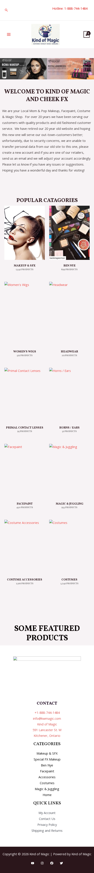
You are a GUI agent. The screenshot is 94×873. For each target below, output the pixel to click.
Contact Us (47, 818)
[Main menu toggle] (8, 34)
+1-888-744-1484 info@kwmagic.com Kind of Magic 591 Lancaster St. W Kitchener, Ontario (47, 724)
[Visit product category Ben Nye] (69, 233)
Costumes (47, 783)
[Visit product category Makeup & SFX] (24, 233)
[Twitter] (61, 863)
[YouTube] (32, 863)
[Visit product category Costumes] (69, 547)
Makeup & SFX (47, 753)
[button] (6, 10)
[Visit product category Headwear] (69, 314)
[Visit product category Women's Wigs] (24, 314)
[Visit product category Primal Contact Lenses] (24, 395)
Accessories (47, 777)
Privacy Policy (47, 824)
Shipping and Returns (47, 830)
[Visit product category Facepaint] (24, 471)
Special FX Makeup (47, 759)
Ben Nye (47, 765)
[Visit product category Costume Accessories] (24, 547)
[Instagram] (42, 863)
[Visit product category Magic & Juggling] (69, 471)
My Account (47, 813)
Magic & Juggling (47, 789)
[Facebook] (51, 863)
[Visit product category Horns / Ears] (69, 395)
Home (47, 795)
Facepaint (47, 771)
